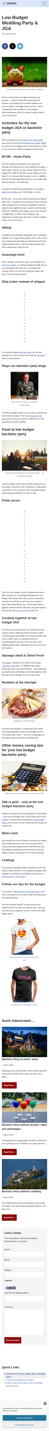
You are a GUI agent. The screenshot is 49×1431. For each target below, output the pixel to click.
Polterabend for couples (31, 143)
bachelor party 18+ (27, 352)
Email (7, 1260)
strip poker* (40, 355)
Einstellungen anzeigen (24, 1425)
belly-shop (6, 877)
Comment (9, 1307)
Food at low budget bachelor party (20, 1380)
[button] (45, 1403)
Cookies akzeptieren (24, 1418)
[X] (12, 46)
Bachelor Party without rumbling (21, 1191)
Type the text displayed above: (16, 1293)
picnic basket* (22, 610)
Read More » (8, 1086)
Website (7, 1270)
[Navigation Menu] (44, 3)
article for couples (9, 265)
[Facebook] (5, 46)
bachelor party (26, 140)
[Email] (20, 46)
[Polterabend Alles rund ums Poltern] (9, 3)
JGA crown (20, 877)
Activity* (5, 820)
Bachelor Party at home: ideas (20, 1059)
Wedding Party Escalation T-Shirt (24, 1005)
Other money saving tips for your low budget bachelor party (24, 1384)
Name (7, 1249)
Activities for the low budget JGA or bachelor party (26, 1375)
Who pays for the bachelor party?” (27, 892)
